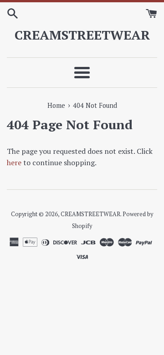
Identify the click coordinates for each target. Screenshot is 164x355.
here (14, 162)
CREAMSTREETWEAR (82, 34)
